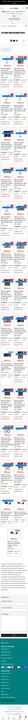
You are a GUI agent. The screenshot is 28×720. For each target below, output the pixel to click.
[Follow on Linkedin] (10, 700)
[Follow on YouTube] (12, 700)
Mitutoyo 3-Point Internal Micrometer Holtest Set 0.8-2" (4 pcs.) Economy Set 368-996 (20, 72)
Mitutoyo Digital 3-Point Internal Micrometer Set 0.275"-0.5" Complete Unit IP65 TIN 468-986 (20, 294)
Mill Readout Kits (5, 655)
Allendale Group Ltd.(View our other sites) (14, 711)
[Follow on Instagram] (7, 700)
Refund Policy (4, 682)
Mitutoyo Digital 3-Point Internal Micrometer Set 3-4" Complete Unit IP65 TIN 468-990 (6, 404)
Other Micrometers (12, 26)
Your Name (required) (6, 601)
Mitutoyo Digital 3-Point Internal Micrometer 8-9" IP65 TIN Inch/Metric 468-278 (20, 183)
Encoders (3, 661)
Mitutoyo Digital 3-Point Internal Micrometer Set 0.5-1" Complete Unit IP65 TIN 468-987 (20, 367)
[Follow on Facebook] (2, 700)
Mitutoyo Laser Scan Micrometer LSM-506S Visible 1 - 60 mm (20, 513)
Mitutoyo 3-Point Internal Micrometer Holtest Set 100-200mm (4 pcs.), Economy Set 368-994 (7, 441)
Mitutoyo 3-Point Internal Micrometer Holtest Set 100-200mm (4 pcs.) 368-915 (7, 478)
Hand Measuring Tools (7, 664)
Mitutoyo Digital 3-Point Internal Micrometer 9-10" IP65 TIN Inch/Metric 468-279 (7, 220)
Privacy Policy (5, 679)
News (2, 691)
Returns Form (4, 694)
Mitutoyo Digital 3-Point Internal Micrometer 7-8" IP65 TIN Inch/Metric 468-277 (20, 146)
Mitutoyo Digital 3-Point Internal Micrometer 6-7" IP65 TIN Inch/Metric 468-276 (20, 109)
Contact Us (4, 676)
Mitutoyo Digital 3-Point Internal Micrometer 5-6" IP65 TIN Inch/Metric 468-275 (7, 109)
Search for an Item (6, 673)
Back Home (3, 26)
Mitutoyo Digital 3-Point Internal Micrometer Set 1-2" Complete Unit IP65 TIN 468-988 (19, 404)
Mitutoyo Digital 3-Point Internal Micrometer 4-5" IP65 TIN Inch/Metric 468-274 (7, 72)
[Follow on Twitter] (5, 700)
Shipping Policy (5, 685)
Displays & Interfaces (6, 658)
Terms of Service (5, 688)
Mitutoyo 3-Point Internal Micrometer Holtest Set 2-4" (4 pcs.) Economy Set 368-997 (19, 257)
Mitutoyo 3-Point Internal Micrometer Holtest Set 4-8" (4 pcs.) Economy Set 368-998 (19, 441)
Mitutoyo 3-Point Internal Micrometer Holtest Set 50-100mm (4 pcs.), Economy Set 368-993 (7, 257)
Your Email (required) (6, 607)
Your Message (4, 614)
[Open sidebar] (2, 362)
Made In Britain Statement (8, 697)
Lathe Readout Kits (6, 652)
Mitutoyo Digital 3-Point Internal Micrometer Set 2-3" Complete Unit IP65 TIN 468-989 (6, 294)
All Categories (5, 649)
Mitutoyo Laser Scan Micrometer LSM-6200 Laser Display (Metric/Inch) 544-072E (7, 367)
